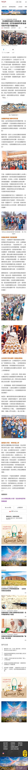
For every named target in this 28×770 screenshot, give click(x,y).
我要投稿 (20, 743)
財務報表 (5, 749)
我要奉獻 (8, 519)
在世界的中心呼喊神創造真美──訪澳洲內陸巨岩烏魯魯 (13, 590)
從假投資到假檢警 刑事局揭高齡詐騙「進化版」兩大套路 (13, 637)
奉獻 (20, 2)
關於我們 (5, 743)
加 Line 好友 (8, 507)
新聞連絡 (13, 743)
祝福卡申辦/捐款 (15, 749)
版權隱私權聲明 (14, 747)
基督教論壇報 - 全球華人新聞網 (3, 2)
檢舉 (26, 27)
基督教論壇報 (12, 6)
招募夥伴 (5, 747)
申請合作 (13, 745)
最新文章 (4, 6)
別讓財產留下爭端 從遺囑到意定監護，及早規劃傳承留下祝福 (13, 613)
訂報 (17, 2)
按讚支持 (20, 507)
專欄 (26, 6)
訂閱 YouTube (14, 511)
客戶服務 (20, 745)
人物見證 (20, 6)
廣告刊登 (5, 745)
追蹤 (19, 27)
